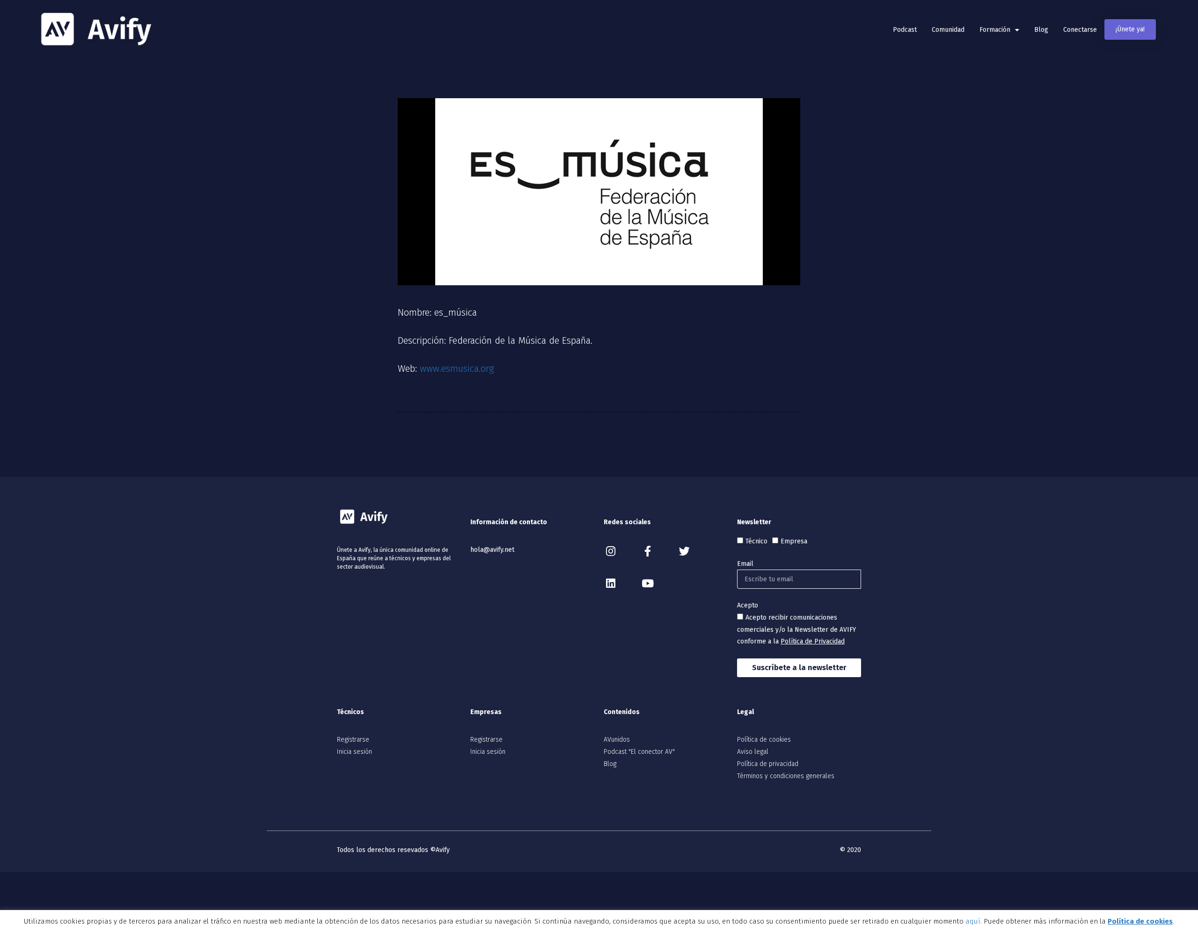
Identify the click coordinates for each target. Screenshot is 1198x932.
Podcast (905, 30)
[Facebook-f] (647, 551)
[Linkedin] (610, 583)
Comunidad (948, 30)
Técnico (756, 541)
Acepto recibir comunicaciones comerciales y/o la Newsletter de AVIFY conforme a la (796, 629)
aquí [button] (972, 921)
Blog (1041, 30)
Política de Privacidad (813, 641)
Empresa (794, 541)
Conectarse (1080, 30)
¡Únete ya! (1130, 29)
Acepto (747, 605)
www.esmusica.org (457, 368)
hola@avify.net (492, 550)
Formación (994, 30)
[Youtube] (647, 583)
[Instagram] (610, 551)
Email (745, 564)
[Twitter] (684, 551)
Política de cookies (1140, 921)
